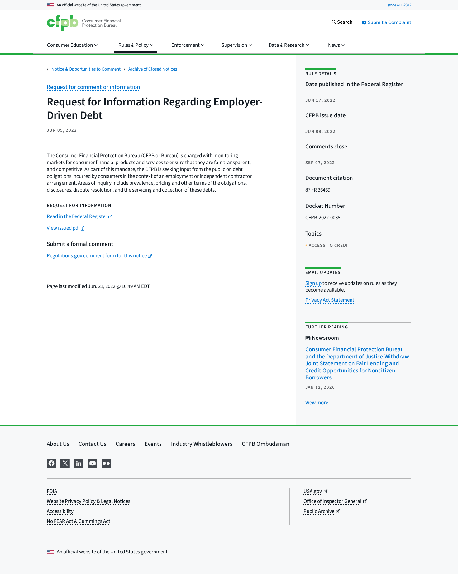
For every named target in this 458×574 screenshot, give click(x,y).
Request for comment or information (93, 87)
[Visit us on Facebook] (51, 463)
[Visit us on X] (65, 463)
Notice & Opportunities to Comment (86, 69)
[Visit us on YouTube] (92, 463)
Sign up (313, 283)
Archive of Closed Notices (152, 69)
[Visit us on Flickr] (106, 463)
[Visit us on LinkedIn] (78, 463)
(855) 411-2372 (399, 5)
